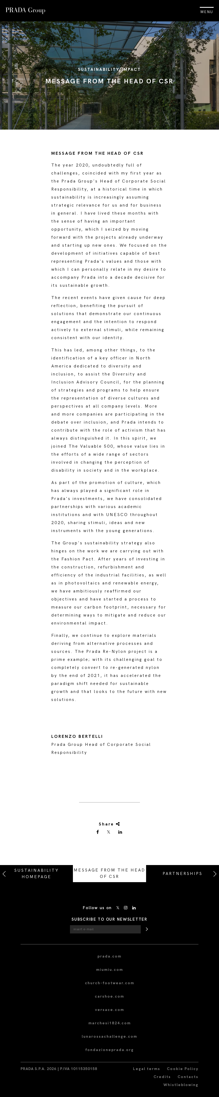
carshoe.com (109, 996)
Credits (162, 1077)
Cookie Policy (182, 1069)
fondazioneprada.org (109, 1050)
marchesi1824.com (109, 1023)
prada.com (109, 956)
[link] (98, 832)
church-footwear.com (109, 983)
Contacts (188, 1077)
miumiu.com (109, 969)
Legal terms (146, 1069)
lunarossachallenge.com (109, 1036)
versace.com (109, 1009)
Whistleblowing (180, 1085)
